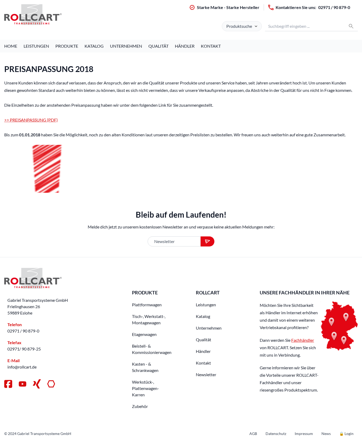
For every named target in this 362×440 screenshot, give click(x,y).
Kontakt (211, 45)
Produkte (66, 45)
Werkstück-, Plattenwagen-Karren (145, 388)
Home (10, 45)
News (326, 433)
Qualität (158, 45)
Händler (185, 45)
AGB (253, 433)
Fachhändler (302, 340)
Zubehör (140, 406)
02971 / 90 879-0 (334, 7)
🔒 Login (346, 433)
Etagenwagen (144, 334)
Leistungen (36, 45)
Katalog (94, 45)
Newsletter (206, 374)
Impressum (304, 433)
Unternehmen (126, 45)
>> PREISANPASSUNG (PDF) (31, 119)
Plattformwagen (147, 304)
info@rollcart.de (22, 366)
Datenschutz (276, 433)
